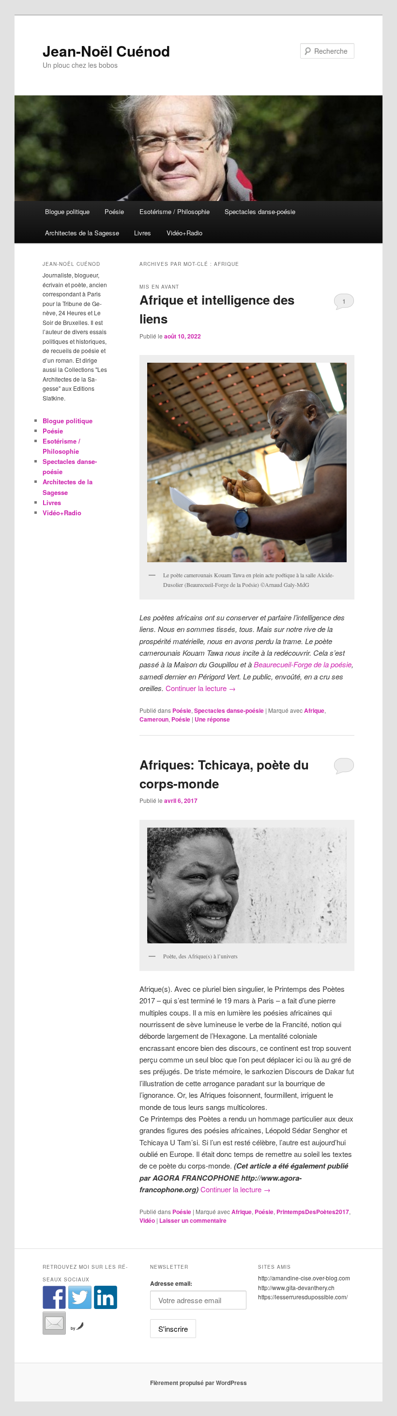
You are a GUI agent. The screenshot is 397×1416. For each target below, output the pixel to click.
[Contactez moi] (54, 1323)
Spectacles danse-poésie (260, 211)
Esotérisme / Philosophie (174, 211)
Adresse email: (171, 1283)
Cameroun (153, 719)
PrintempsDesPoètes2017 (312, 1211)
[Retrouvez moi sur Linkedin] (105, 1297)
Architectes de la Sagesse (82, 232)
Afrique (314, 710)
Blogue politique (67, 211)
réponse (212, 719)
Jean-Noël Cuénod (106, 50)
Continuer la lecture (201, 688)
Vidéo (147, 1220)
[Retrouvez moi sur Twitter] (80, 1297)
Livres (142, 232)
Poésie (114, 211)
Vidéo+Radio (184, 232)
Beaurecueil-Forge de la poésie (301, 664)
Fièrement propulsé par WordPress (198, 1382)
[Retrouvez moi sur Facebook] (54, 1297)
